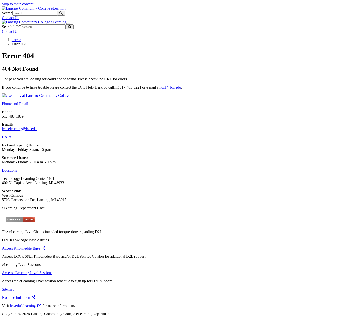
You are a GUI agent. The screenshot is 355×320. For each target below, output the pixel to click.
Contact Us (10, 18)
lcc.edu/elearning (23, 306)
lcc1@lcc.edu (170, 87)
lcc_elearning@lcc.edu (19, 129)
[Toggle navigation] (68, 23)
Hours (6, 137)
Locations (9, 170)
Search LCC (11, 27)
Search (7, 13)
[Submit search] (61, 13)
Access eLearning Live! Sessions (27, 273)
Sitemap (8, 289)
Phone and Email (15, 104)
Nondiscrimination (16, 297)
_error (16, 40)
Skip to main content (17, 4)
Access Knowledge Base (21, 248)
